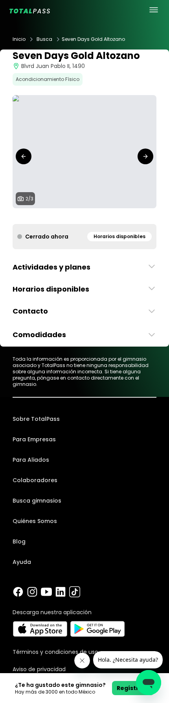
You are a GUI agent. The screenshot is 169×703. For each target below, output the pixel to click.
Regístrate (133, 688)
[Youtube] (46, 591)
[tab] (78, 216)
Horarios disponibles (119, 236)
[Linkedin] (60, 591)
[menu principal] (154, 10)
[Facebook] (18, 591)
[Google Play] (97, 629)
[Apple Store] (40, 629)
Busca (44, 39)
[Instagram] (32, 591)
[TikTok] (74, 591)
